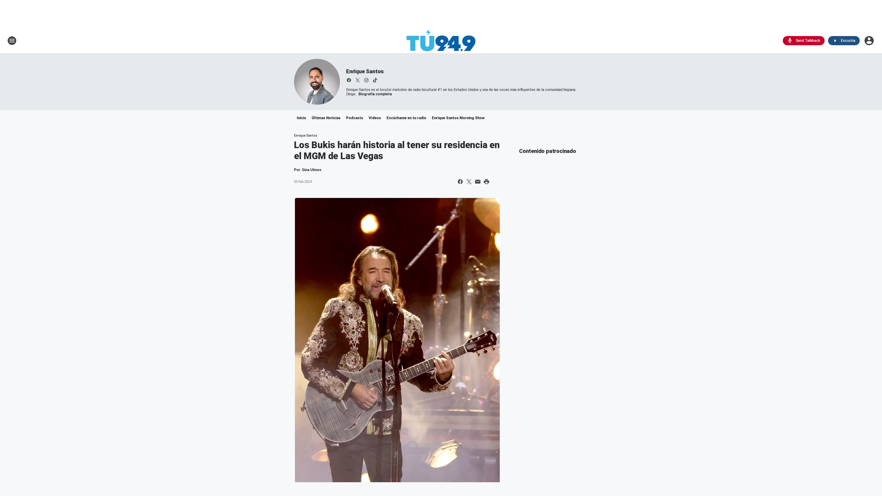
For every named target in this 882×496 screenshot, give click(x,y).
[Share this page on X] (469, 181)
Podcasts (354, 118)
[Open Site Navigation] (12, 40)
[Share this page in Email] (478, 181)
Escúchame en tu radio (406, 118)
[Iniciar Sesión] (870, 40)
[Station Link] (441, 40)
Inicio (301, 118)
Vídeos (375, 118)
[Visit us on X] (357, 80)
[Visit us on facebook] (349, 80)
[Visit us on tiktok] (375, 80)
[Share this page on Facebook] (460, 181)
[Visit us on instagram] (366, 80)
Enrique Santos (365, 71)
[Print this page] (486, 181)
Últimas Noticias (326, 118)
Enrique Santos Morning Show (458, 118)
